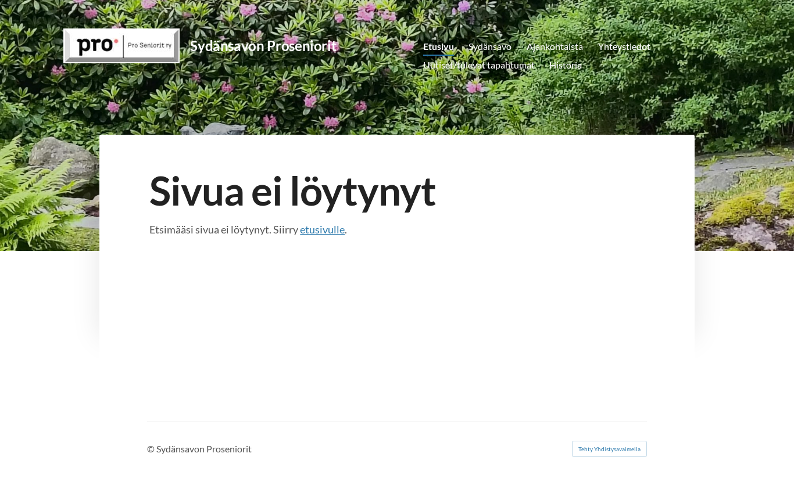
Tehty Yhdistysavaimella (609, 448)
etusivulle (322, 229)
